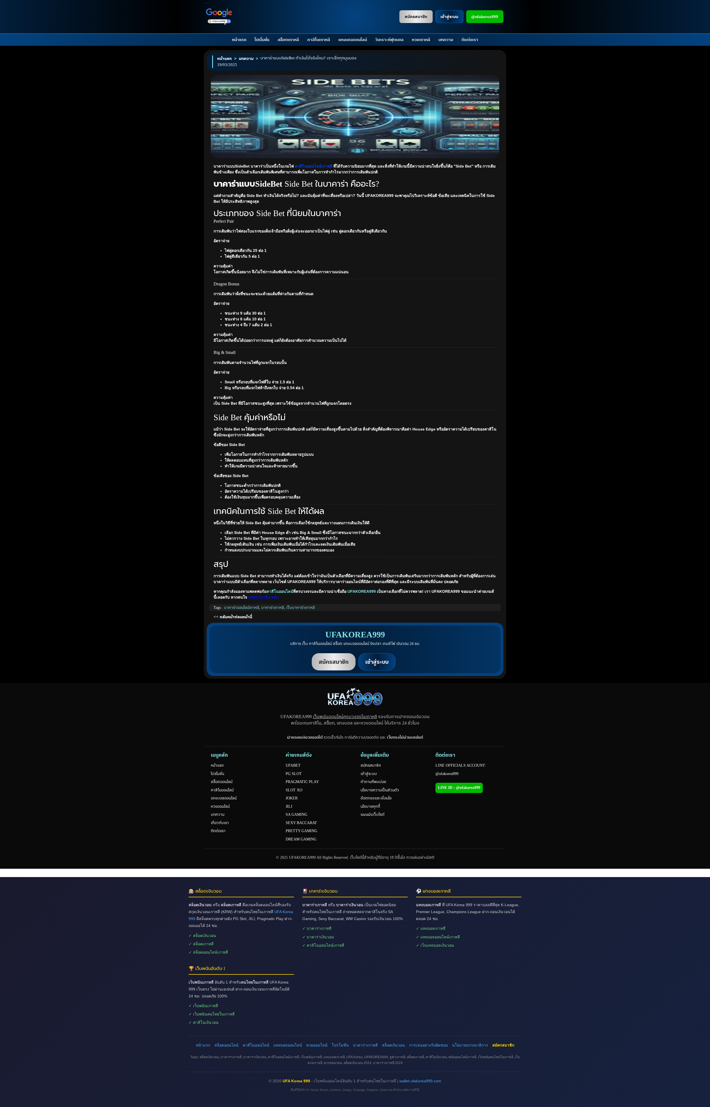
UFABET (293, 765)
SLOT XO (294, 790)
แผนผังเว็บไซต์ (372, 814)
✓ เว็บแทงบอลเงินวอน (435, 945)
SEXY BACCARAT (301, 823)
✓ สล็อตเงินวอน (202, 935)
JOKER (292, 798)
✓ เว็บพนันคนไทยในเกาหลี (212, 1014)
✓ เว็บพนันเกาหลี (203, 1006)
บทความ (445, 39)
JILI (289, 806)
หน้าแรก (239, 39)
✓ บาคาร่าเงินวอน (318, 937)
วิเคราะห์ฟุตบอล (389, 39)
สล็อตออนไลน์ (221, 782)
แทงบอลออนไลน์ (352, 39)
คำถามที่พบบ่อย (373, 782)
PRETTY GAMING (301, 831)
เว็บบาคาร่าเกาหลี (300, 608)
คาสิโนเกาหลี (318, 39)
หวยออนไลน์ (220, 806)
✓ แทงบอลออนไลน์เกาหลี (438, 937)
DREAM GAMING (301, 839)
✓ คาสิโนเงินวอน (204, 1022)
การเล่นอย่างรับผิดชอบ (428, 1045)
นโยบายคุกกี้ (370, 806)
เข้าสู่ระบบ (369, 774)
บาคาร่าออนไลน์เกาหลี (241, 608)
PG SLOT (294, 774)
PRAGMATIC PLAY (302, 782)
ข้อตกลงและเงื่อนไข (376, 798)
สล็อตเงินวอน (393, 1045)
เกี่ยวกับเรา (220, 823)
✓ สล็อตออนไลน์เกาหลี (208, 952)
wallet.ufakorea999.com (420, 1081)
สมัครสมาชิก (371, 765)
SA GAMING (296, 814)
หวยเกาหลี (421, 39)
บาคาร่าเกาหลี (272, 608)
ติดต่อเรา (470, 39)
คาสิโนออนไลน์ (280, 591)
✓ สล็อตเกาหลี (201, 944)
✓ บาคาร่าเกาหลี (316, 928)
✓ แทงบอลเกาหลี (430, 928)
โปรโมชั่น (262, 39)
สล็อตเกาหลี (288, 39)
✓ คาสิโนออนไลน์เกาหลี (323, 945)
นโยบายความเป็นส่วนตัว (380, 790)
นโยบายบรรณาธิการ (470, 1045)
